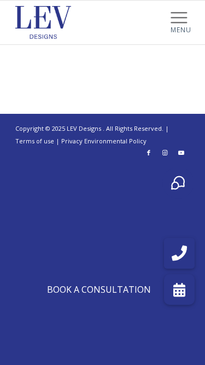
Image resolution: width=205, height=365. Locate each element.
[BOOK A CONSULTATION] (179, 289)
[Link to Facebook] (148, 152)
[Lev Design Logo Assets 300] (85, 22)
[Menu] (181, 17)
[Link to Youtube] (181, 152)
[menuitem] (181, 17)
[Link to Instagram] (165, 152)
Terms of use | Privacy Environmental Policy (81, 141)
